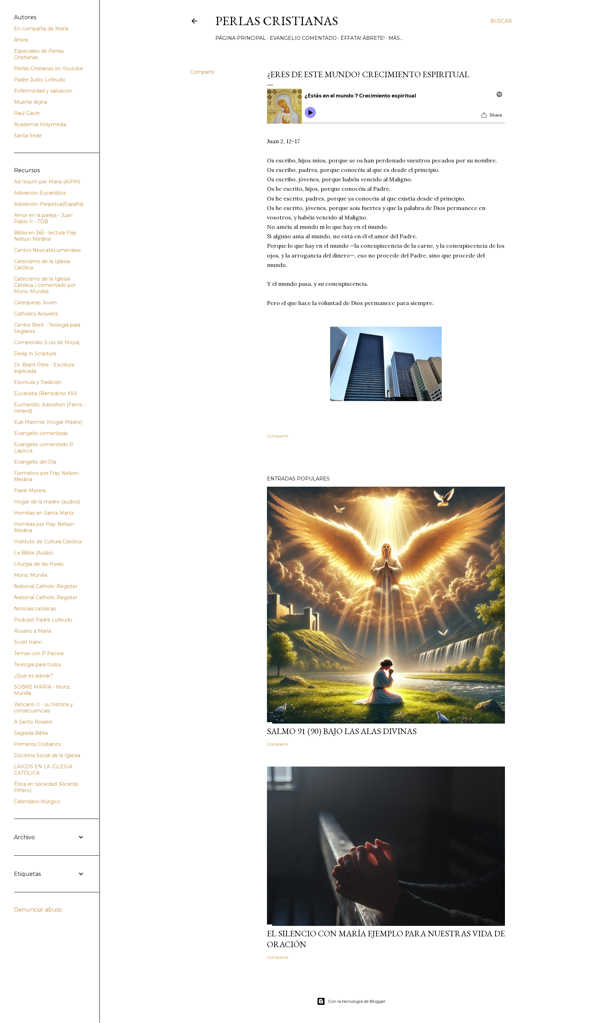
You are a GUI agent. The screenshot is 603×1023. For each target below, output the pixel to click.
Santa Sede (28, 135)
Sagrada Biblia (31, 733)
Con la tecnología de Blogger (357, 1001)
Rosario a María (32, 631)
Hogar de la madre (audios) (47, 502)
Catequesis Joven (35, 302)
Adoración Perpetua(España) (48, 204)
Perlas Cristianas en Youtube (48, 68)
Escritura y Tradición (38, 382)
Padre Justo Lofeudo (39, 80)
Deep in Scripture (35, 353)
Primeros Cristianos (37, 744)
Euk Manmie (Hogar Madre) (48, 422)
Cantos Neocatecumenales (47, 250)
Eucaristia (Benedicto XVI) (45, 393)
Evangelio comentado (303, 38)
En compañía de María (41, 29)
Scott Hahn (28, 642)
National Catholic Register (45, 586)
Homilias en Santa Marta (44, 513)
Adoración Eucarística (40, 193)
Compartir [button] (202, 72)
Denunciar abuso (38, 909)
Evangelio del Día (35, 462)
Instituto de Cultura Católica (48, 541)
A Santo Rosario (33, 722)
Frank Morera (30, 490)
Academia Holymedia (40, 124)
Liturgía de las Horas (38, 564)
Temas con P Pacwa (39, 653)
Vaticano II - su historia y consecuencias (43, 707)
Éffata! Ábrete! (363, 38)
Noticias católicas (35, 608)
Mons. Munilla (30, 575)
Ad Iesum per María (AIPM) (47, 182)
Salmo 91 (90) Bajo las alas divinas (342, 731)
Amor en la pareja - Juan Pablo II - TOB (43, 218)
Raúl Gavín (27, 113)
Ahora (21, 40)
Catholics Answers (36, 314)
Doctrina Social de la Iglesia (47, 755)
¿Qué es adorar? (33, 676)
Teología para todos (37, 664)
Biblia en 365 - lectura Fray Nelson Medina (45, 236)
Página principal (240, 38)
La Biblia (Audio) (33, 553)
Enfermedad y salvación (43, 91)
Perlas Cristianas (276, 21)
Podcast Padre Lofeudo (43, 620)
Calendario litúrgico (37, 801)
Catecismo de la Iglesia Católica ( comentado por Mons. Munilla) (45, 285)
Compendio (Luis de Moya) (47, 342)
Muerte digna (30, 102)
